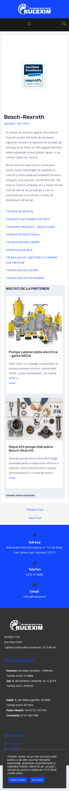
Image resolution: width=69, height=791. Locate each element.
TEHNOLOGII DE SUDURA (22, 270)
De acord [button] (37, 779)
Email (34, 592)
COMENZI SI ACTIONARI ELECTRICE (28, 219)
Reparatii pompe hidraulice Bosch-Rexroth (31, 449)
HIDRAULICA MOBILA (19, 250)
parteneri (9, 123)
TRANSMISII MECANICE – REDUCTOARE (30, 227)
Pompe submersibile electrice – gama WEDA (33, 354)
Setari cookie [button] (17, 779)
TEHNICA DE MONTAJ (19, 211)
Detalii (12, 383)
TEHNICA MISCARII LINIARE (23, 242)
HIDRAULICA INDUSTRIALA (23, 234)
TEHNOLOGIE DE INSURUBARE (25, 278)
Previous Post (34, 509)
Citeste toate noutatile (20, 495)
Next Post (35, 518)
